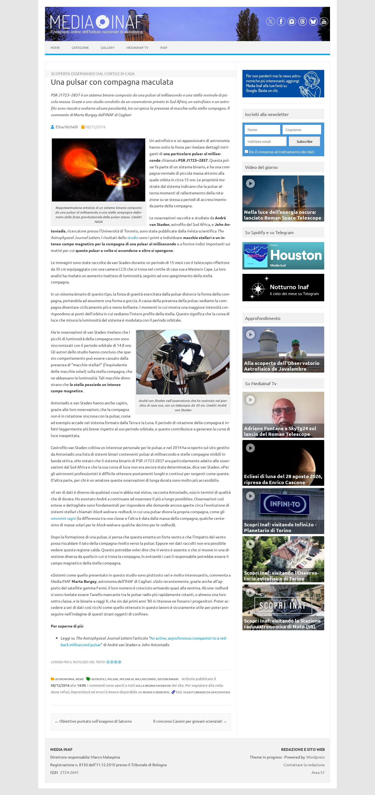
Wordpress (315, 756)
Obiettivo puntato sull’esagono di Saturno (93, 721)
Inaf (163, 47)
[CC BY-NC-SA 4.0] (114, 662)
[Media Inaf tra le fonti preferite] (283, 98)
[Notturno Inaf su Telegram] (283, 302)
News (80, 679)
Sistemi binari (168, 679)
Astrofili (98, 679)
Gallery (107, 47)
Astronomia (64, 679)
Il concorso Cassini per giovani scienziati (190, 721)
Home (55, 47)
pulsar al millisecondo (138, 679)
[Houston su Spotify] (283, 270)
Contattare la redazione (304, 764)
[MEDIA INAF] (97, 27)
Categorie (80, 47)
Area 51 (318, 772)
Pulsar (112, 679)
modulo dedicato (156, 692)
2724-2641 (69, 772)
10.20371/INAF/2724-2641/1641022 (206, 692)
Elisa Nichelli (67, 126)
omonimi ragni (63, 518)
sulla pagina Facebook (153, 685)
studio (132, 237)
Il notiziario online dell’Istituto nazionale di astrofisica (96, 31)
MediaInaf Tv (137, 47)
